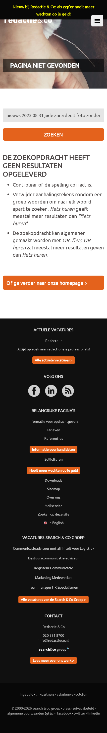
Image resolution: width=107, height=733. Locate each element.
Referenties (53, 438)
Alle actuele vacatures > (53, 360)
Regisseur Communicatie (53, 567)
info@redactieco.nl (54, 640)
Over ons (53, 497)
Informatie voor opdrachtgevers (53, 421)
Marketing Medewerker (53, 577)
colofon (81, 694)
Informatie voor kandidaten (53, 449)
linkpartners (45, 694)
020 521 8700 (53, 635)
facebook (64, 713)
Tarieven (53, 429)
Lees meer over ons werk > (53, 660)
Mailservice (53, 505)
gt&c (50, 713)
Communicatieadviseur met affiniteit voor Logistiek (53, 548)
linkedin (93, 713)
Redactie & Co (54, 626)
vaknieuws (65, 694)
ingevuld (26, 694)
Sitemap (53, 488)
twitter (79, 713)
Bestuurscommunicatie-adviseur (53, 558)
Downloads (53, 480)
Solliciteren (54, 459)
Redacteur (53, 340)
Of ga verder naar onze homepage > (46, 283)
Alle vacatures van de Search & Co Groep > (53, 599)
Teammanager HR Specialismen (53, 587)
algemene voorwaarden (25, 713)
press (66, 708)
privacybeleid (83, 708)
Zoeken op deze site (53, 514)
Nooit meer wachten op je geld (53, 470)
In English (56, 522)
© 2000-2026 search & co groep (35, 708)
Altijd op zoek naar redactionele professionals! (53, 349)
